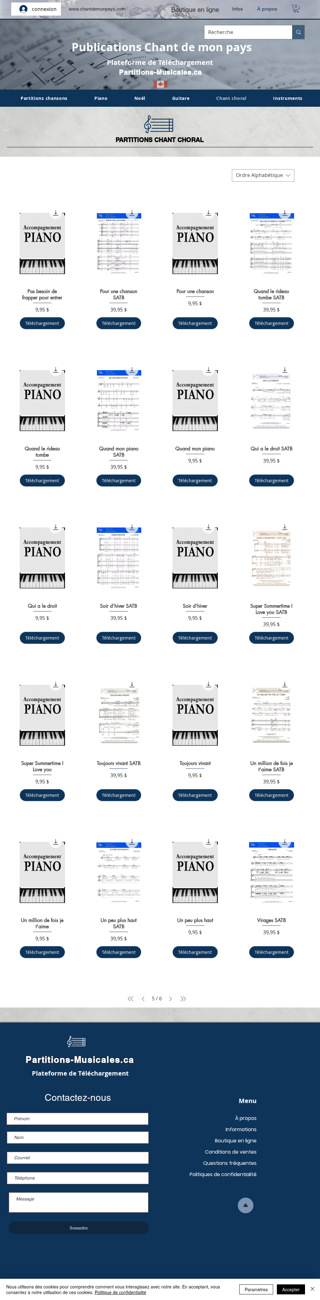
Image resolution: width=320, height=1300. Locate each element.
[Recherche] (298, 32)
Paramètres (256, 1289)
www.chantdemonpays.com (97, 9)
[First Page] (130, 999)
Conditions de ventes (231, 1151)
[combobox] (263, 175)
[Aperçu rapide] (42, 244)
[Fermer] (312, 1289)
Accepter (291, 1289)
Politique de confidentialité (120, 1292)
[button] (296, 8)
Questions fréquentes (230, 1163)
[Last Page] (183, 999)
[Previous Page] (143, 999)
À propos (246, 1118)
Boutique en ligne (236, 1140)
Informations (241, 1129)
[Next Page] (170, 999)
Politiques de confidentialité (223, 1174)
